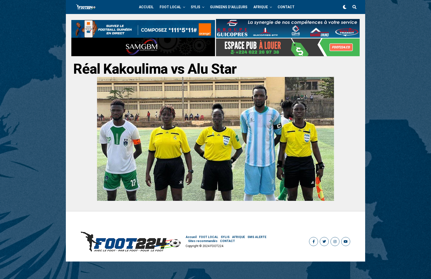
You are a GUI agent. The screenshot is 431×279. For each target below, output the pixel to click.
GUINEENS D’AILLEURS (228, 7)
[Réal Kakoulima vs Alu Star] (215, 199)
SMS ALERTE (256, 237)
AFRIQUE (260, 7)
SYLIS (195, 7)
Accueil (146, 7)
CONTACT (286, 7)
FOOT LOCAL (170, 7)
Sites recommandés (202, 241)
